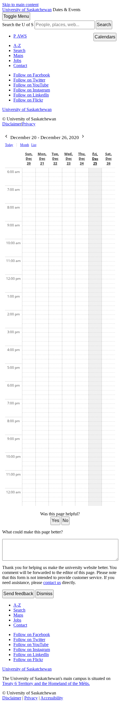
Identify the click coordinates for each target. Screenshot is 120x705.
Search (104, 24)
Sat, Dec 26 (108, 159)
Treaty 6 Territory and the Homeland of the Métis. (46, 683)
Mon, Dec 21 (42, 159)
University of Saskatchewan (27, 9)
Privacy (28, 124)
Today (9, 145)
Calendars (105, 36)
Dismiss (44, 593)
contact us (52, 582)
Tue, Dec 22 (55, 159)
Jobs (17, 60)
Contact (20, 65)
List (33, 145)
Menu (16, 16)
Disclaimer (11, 124)
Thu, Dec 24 (82, 159)
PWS (20, 36)
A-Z (17, 45)
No (65, 520)
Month (24, 145)
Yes (55, 520)
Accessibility (51, 698)
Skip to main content (20, 4)
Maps (18, 55)
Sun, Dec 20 (29, 159)
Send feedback (18, 593)
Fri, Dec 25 (95, 159)
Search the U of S (17, 24)
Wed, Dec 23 (68, 159)
